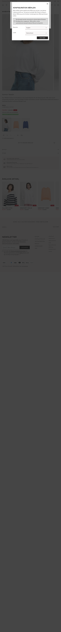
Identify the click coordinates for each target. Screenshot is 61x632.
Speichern (42, 37)
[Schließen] (47, 4)
